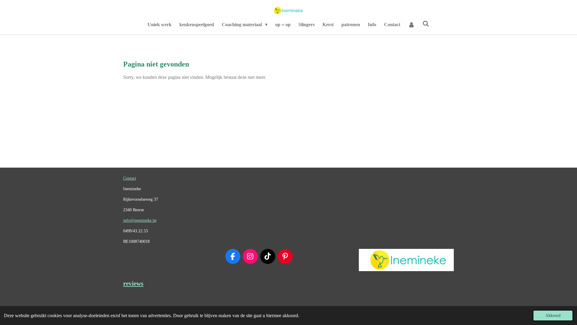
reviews (133, 283)
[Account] (411, 25)
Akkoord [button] (552, 315)
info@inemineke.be (140, 220)
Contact (129, 178)
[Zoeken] (426, 24)
